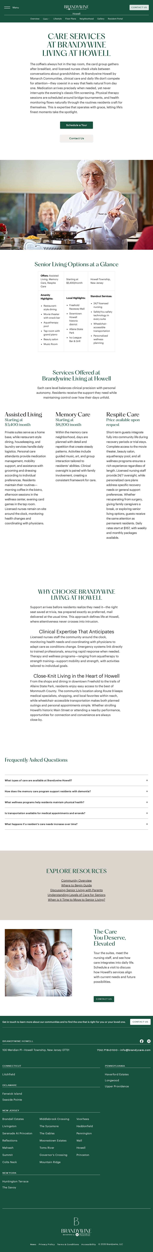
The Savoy (9, 1187)
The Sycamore (49, 1126)
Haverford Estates (117, 1074)
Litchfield (8, 1074)
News (33, 1244)
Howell (81, 1147)
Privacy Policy (47, 1244)
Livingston (9, 1126)
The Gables (47, 1133)
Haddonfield (84, 1126)
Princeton (82, 1155)
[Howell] (76, 7)
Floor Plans (70, 18)
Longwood (112, 1080)
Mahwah (7, 1147)
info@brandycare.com (135, 1050)
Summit (7, 1155)
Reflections (9, 1140)
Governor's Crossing (53, 1155)
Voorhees (82, 1119)
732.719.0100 (107, 1050)
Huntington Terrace (15, 1181)
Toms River (47, 1147)
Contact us (140, 1022)
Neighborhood (87, 18)
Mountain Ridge (50, 1162)
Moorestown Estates (53, 1140)
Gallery (100, 18)
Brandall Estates (13, 1119)
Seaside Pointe (12, 1099)
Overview (34, 18)
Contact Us (139, 7)
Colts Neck (9, 1162)
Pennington (84, 1133)
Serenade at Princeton (17, 1133)
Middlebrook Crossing (54, 1119)
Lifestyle (57, 18)
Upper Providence (117, 1086)
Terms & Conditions (68, 1244)
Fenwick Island (12, 1093)
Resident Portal (115, 18)
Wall (79, 1140)
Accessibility (88, 1244)
